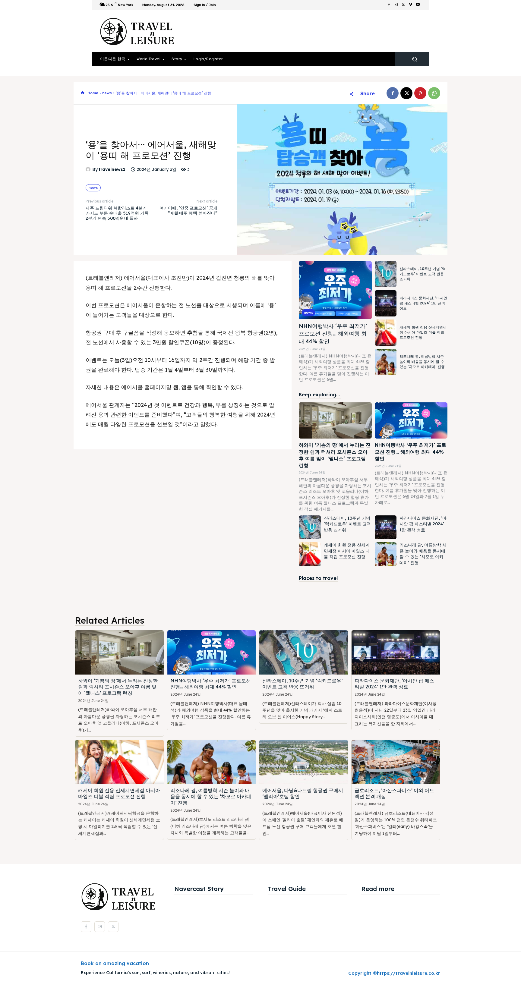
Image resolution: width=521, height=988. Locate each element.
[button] (414, 59)
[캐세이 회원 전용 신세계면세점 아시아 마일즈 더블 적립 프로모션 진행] (385, 332)
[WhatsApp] (434, 93)
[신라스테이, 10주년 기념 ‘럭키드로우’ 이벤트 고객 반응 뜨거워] (385, 274)
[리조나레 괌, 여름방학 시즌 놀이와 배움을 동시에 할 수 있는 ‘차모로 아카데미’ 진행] (385, 362)
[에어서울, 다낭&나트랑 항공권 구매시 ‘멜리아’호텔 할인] (303, 762)
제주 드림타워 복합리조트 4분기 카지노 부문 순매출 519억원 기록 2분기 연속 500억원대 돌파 (117, 213)
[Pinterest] (420, 93)
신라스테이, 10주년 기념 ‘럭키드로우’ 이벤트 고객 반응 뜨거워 (422, 273)
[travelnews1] (89, 169)
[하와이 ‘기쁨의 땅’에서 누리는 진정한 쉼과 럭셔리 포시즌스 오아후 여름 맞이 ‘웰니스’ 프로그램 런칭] (335, 420)
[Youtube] (418, 4)
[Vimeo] (410, 4)
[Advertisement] (310, 30)
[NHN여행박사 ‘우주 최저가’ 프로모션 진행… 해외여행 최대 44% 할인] (335, 290)
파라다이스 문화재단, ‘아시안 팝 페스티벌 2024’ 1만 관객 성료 (423, 303)
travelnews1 (112, 169)
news (107, 93)
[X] (403, 4)
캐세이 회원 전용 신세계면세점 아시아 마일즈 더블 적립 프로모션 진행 (423, 332)
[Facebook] (389, 4)
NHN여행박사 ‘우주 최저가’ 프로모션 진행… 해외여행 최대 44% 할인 (333, 334)
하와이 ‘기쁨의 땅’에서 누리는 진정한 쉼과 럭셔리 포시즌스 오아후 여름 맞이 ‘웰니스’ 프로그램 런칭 (118, 687)
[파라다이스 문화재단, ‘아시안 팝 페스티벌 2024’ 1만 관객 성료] (385, 303)
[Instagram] (396, 4)
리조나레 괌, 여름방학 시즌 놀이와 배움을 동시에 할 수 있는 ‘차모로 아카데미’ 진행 (422, 361)
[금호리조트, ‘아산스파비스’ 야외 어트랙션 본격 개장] (396, 762)
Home (92, 93)
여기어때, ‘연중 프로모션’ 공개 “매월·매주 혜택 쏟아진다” (188, 210)
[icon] (82, 93)
